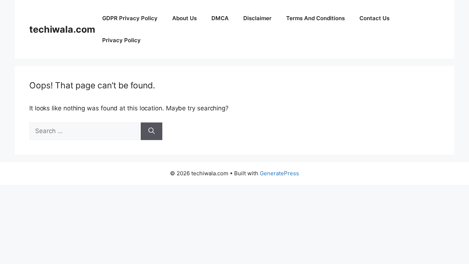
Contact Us (374, 18)
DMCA (220, 18)
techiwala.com (62, 29)
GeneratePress (279, 173)
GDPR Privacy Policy (130, 18)
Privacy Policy (121, 40)
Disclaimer (257, 18)
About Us (184, 18)
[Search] (151, 131)
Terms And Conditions (315, 18)
